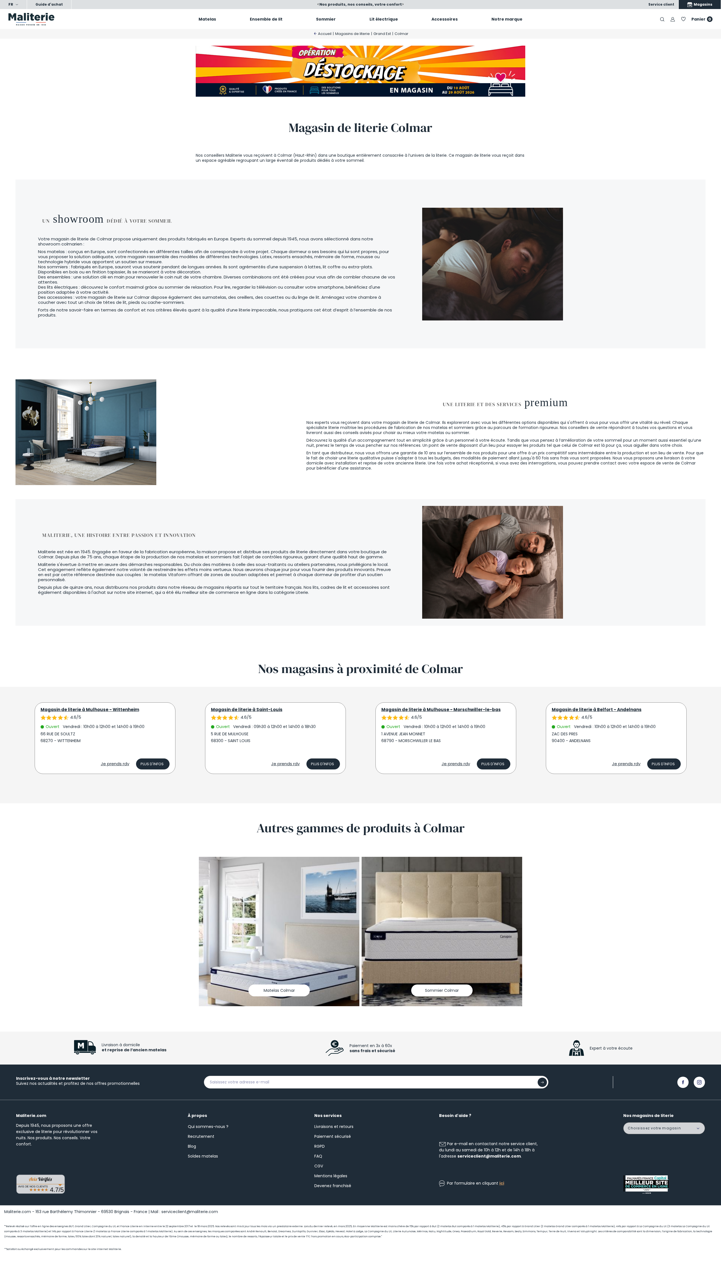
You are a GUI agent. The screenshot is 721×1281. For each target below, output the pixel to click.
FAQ (318, 1156)
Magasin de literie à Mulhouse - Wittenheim (90, 710)
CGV (318, 1166)
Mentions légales (330, 1176)
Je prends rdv (115, 764)
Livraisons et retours (333, 1126)
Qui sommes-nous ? (208, 1126)
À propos (197, 1115)
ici (501, 1183)
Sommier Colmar (442, 990)
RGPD (319, 1146)
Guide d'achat (49, 4)
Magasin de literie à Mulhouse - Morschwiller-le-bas (441, 710)
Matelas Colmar (279, 990)
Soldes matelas (203, 1156)
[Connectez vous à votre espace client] (672, 19)
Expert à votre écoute (611, 1048)
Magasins (702, 4)
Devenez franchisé (332, 1186)
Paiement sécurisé (332, 1136)
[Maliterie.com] (60, 19)
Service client (661, 4)
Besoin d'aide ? (455, 1115)
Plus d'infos (152, 764)
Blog (192, 1146)
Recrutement (201, 1136)
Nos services (328, 1115)
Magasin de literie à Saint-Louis (246, 710)
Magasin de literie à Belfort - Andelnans (597, 710)
